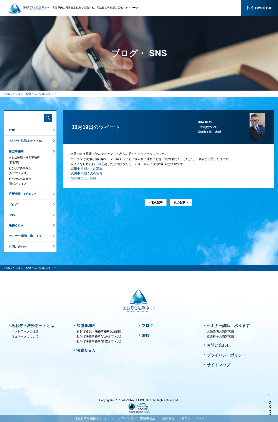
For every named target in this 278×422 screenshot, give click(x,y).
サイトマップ (218, 365)
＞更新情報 (166, 418)
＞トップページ (122, 418)
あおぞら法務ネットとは (25, 140)
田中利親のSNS (208, 127)
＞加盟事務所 (146, 418)
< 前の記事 (156, 202)
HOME (8, 93)
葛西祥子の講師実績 (220, 336)
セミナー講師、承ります (25, 236)
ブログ (13, 204)
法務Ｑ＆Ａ (16, 225)
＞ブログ (184, 418)
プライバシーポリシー (226, 355)
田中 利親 (215, 131)
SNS (12, 215)
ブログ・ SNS (23, 93)
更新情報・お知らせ (22, 194)
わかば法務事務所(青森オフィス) (20, 181)
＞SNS (199, 418)
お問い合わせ (18, 246)
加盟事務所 (16, 151)
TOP (12, 130)
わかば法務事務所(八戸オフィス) (20, 171)
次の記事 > (181, 202)
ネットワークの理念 (25, 331)
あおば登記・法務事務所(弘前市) (24, 160)
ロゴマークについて (25, 336)
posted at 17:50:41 (83, 178)
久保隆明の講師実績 (220, 331)
